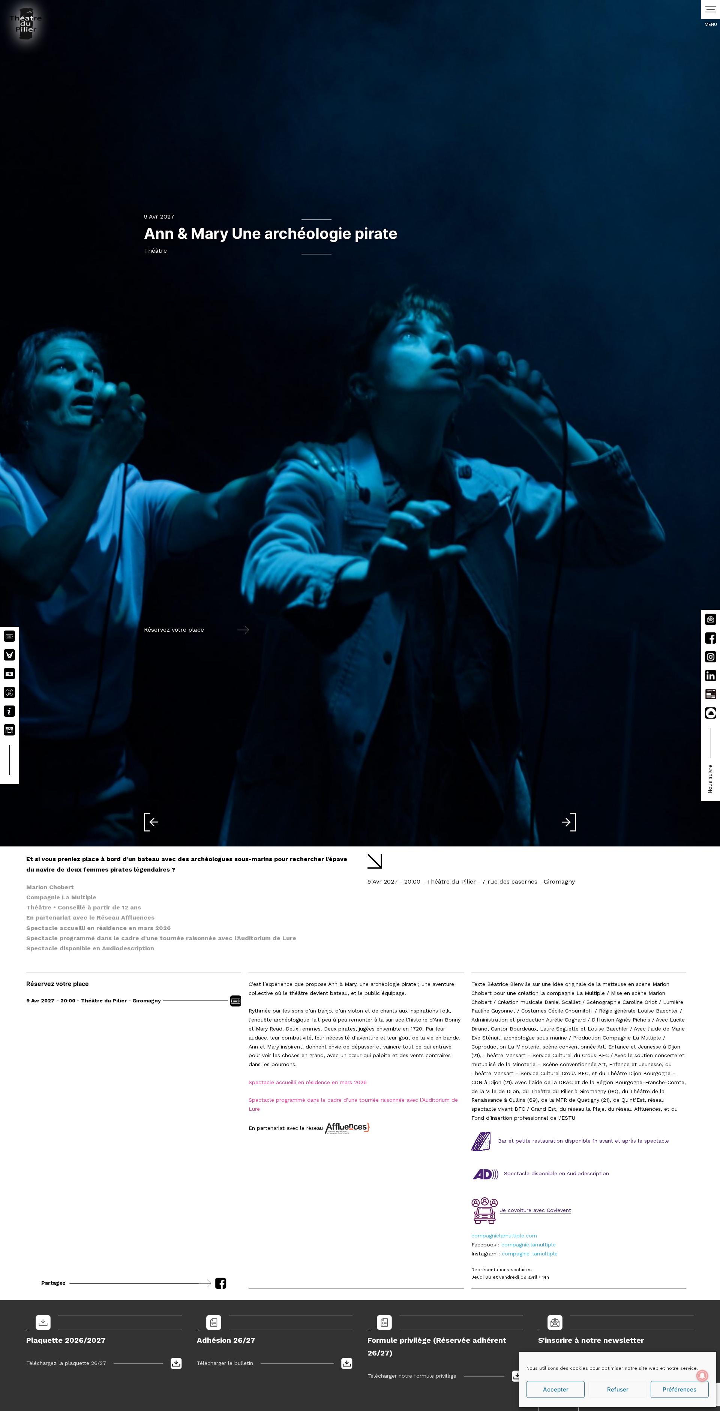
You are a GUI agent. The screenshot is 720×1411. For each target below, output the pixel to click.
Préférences (679, 1389)
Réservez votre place (174, 630)
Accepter (555, 1389)
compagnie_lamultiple (530, 1254)
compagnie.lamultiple (528, 1245)
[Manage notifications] (702, 1376)
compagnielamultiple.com (504, 1236)
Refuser (617, 1389)
